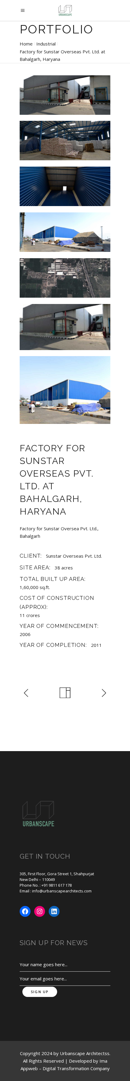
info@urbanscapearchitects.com (62, 891)
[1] (65, 95)
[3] (65, 186)
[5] (65, 278)
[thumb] (65, 327)
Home (26, 44)
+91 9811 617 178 (56, 885)
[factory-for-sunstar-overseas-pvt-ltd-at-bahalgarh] (65, 390)
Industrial (46, 44)
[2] (65, 141)
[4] (65, 232)
